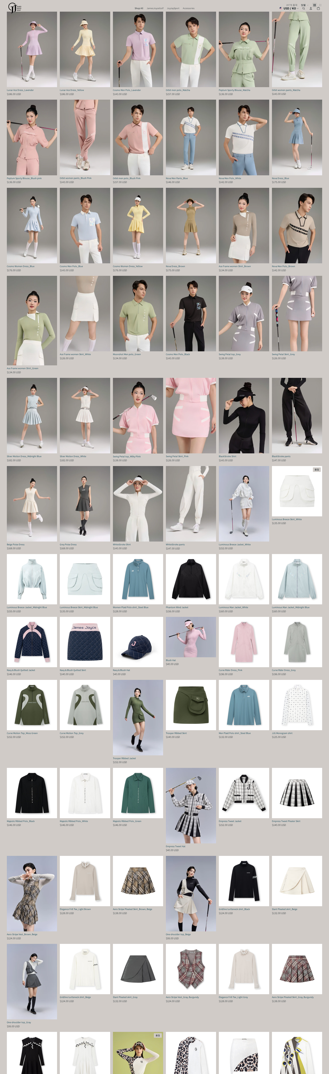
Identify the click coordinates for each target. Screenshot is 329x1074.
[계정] (311, 8)
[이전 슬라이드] (12, 49)
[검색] (303, 8)
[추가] (158, 662)
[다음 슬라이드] (52, 49)
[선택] (52, 82)
